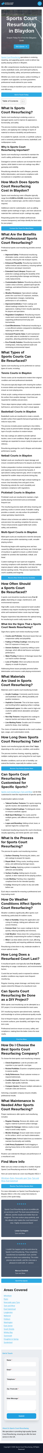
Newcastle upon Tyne (23, 1178)
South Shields (9, 1329)
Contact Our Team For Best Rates (21, 228)
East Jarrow (8, 1326)
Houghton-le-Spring (11, 1339)
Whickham (5, 1178)
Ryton (12, 1178)
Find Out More (21, 1039)
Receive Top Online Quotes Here (21, 768)
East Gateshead (12, 1181)
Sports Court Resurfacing (10, 57)
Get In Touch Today (21, 95)
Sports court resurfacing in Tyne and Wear (16, 792)
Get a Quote (20, 46)
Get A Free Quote (21, 1281)
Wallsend (7, 1316)
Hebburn (7, 1319)
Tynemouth (8, 1336)
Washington (8, 1322)
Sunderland (8, 1342)
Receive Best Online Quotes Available (21, 578)
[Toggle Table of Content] (21, 101)
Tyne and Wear (9, 1306)
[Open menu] (40, 3)
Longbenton (8, 1312)
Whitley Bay (8, 1332)
